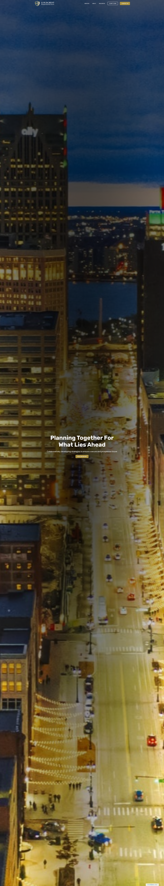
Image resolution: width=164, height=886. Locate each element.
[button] (87, 3)
